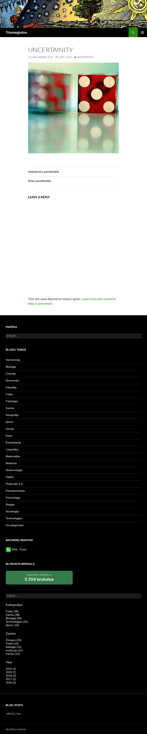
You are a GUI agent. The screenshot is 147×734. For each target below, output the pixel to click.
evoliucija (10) (14, 650)
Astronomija (13, 359)
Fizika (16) (12, 643)
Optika (10, 476)
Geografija (12, 414)
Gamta (10, 408)
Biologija (11, 366)
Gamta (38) (13, 614)
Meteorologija (14, 470)
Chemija (11, 373)
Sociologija (12, 511)
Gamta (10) (13, 653)
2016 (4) (11, 682)
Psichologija (13, 497)
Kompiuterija (13, 442)
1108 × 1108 (65, 57)
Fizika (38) (12, 611)
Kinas (9, 435)
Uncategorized (14, 525)
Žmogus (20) (13, 640)
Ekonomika (12, 380)
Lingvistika (12, 449)
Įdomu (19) (12, 625)
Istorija (10, 428)
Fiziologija (12, 401)
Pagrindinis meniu (142, 32)
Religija (10, 504)
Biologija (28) (14, 618)
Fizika (9, 394)
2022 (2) (11, 668)
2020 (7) (11, 672)
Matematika (13, 456)
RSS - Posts (18, 549)
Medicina (11, 463)
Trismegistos (16, 32)
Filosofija (11, 387)
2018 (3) (11, 675)
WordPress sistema (16, 729)
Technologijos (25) (17, 621)
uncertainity (85, 57)
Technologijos (14, 518)
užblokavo (39, 578)
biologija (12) (13, 646)
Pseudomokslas (15, 490)
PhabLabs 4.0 (14, 483)
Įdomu (9, 421)
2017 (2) (11, 679)
